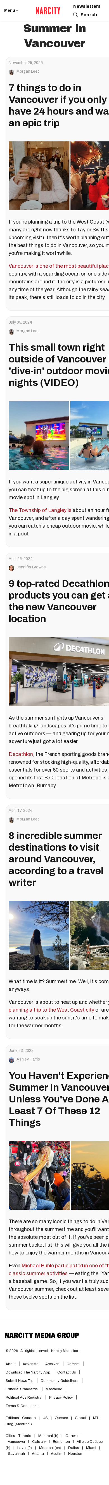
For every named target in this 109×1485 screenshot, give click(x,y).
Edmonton (61, 1442)
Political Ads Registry (24, 1397)
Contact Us (66, 1372)
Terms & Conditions (22, 1406)
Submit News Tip (20, 1381)
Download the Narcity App (28, 1372)
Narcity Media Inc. (65, 1351)
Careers (73, 1364)
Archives (52, 1364)
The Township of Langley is (40, 510)
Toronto (24, 1436)
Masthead (54, 1389)
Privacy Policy (61, 1397)
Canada (29, 1418)
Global (80, 1418)
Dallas (73, 1448)
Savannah (16, 1454)
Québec (61, 1418)
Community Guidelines (60, 1381)
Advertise (30, 1364)
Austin (56, 1454)
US (45, 1418)
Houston (75, 1454)
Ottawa (71, 1436)
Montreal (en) (50, 1448)
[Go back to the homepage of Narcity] (48, 10)
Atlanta (38, 1454)
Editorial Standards (22, 1389)
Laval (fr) (24, 1448)
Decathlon (21, 754)
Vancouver (16, 1442)
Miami (91, 1448)
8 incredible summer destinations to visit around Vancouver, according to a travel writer (56, 859)
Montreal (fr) (48, 1436)
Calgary (39, 1442)
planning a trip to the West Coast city (51, 1010)
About (11, 1364)
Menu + (11, 10)
